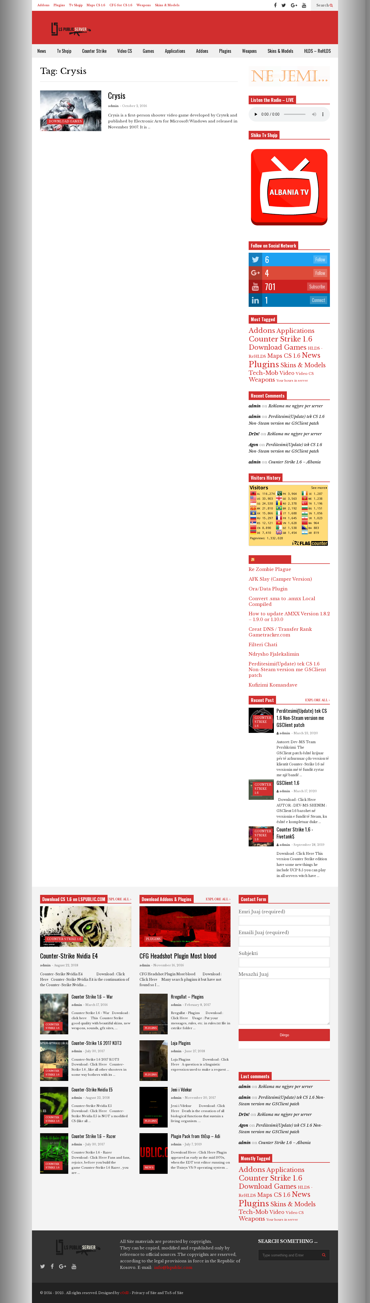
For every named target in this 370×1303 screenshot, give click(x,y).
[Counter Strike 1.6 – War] (54, 1014)
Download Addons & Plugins (167, 899)
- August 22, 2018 (65, 965)
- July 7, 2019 (192, 1144)
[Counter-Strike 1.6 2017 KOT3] (54, 1060)
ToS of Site (173, 1293)
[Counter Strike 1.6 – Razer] (54, 1153)
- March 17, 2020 (304, 791)
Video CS (124, 51)
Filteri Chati (263, 644)
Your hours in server (292, 380)
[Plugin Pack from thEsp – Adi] (153, 1153)
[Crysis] (70, 110)
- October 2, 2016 (133, 106)
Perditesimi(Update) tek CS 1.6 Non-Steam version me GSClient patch (287, 669)
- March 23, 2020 (304, 733)
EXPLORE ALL (317, 700)
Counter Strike (94, 51)
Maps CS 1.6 (96, 5)
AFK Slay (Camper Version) (280, 579)
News (41, 51)
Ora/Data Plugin (268, 589)
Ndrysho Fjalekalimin (274, 654)
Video (287, 373)
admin (113, 106)
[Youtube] (304, 5)
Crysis (116, 95)
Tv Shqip (76, 5)
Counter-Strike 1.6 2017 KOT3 (96, 1043)
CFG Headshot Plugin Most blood (177, 955)
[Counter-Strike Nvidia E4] (85, 926)
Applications (175, 51)
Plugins (59, 5)
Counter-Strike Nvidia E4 (69, 955)
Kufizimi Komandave (273, 685)
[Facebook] (275, 5)
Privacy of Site (144, 1293)
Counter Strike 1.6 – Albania (294, 462)
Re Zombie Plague (270, 569)
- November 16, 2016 (167, 965)
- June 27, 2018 (194, 1051)
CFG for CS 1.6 (120, 5)
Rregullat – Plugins (187, 996)
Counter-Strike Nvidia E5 (92, 1089)
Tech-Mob (263, 372)
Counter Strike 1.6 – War (92, 996)
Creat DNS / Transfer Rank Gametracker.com (280, 632)
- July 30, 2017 (94, 1051)
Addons (43, 5)
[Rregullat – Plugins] (153, 1014)
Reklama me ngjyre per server (295, 406)
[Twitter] (283, 5)
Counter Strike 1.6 (280, 339)
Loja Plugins (181, 1043)
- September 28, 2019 (307, 845)
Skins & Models (167, 5)
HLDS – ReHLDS (317, 51)
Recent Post (262, 700)
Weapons (144, 5)
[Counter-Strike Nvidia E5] (54, 1107)
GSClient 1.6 (288, 782)
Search (323, 5)
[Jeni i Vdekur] (153, 1107)
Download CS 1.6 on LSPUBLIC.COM (73, 899)
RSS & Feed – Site (272, 559)
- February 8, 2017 (197, 1005)
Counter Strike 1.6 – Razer (94, 1136)
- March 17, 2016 (95, 1005)
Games (148, 51)
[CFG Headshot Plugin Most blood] (185, 926)
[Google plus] (294, 5)
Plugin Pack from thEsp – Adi (195, 1136)
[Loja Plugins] (153, 1060)
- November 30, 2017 (199, 1098)
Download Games (65, 121)
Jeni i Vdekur (181, 1089)
